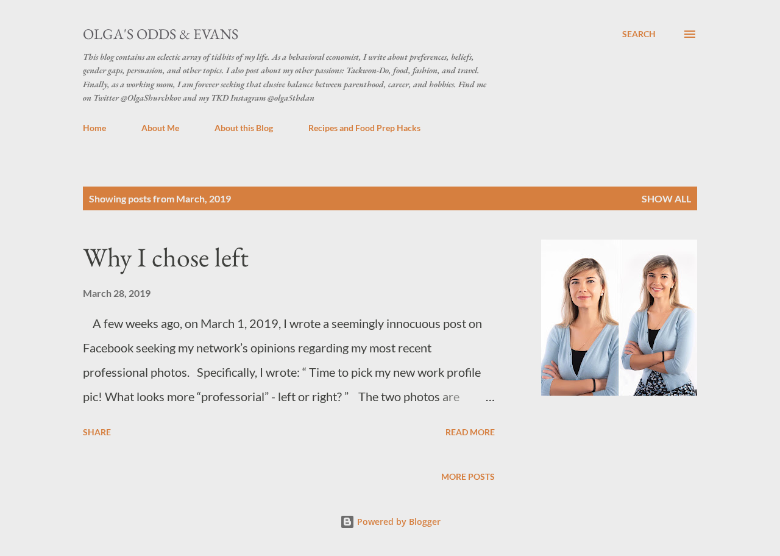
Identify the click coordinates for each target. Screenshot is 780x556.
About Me (160, 128)
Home (94, 128)
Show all (666, 198)
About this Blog (243, 128)
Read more (470, 432)
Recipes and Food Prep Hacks (364, 128)
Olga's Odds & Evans (160, 33)
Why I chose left (166, 257)
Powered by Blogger (398, 521)
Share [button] (97, 432)
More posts (468, 476)
